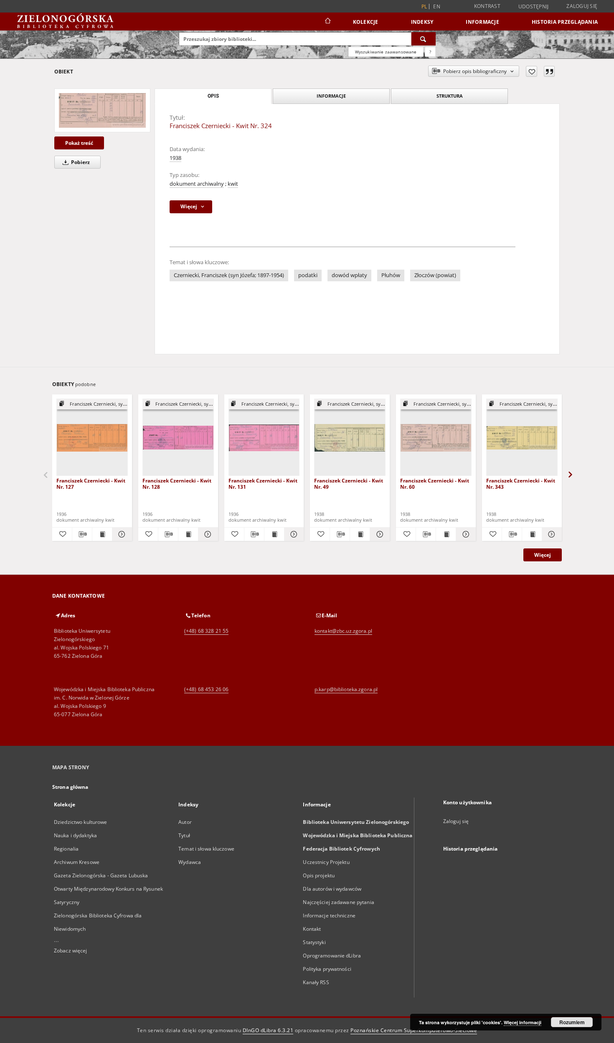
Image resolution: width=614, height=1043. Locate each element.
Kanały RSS (316, 982)
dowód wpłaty (349, 275)
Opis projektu (319, 875)
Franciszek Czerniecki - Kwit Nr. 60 (434, 483)
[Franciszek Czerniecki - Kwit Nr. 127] (92, 437)
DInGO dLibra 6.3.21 (268, 1030)
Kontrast (487, 6)
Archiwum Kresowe (76, 862)
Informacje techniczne (329, 915)
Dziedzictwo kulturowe (80, 822)
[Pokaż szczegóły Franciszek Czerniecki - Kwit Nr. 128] (207, 534)
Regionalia (66, 848)
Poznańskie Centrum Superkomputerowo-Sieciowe (413, 1030)
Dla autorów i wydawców (332, 888)
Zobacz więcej (70, 950)
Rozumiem (572, 1022)
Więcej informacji (522, 1022)
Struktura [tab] (449, 96)
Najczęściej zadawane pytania (338, 902)
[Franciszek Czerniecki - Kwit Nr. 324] (102, 110)
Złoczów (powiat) (435, 275)
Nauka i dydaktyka (75, 835)
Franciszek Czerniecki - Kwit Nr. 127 (90, 483)
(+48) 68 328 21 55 (206, 630)
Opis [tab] (213, 96)
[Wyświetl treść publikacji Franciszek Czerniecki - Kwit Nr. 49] (360, 534)
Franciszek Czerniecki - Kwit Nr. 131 (262, 483)
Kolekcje (365, 21)
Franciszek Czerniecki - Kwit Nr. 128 (176, 483)
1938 (175, 158)
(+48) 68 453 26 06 (206, 689)
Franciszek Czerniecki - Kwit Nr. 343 (520, 483)
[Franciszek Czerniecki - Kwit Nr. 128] (178, 437)
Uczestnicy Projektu (326, 862)
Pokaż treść (79, 142)
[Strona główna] (327, 22)
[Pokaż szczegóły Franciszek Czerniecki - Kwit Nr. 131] (293, 534)
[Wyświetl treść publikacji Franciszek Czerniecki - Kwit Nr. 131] (274, 534)
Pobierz (80, 162)
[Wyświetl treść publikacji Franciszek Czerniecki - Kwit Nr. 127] (102, 534)
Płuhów (390, 275)
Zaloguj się (581, 6)
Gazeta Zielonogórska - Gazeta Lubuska (101, 875)
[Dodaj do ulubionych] (531, 71)
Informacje (482, 21)
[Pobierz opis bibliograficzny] (82, 534)
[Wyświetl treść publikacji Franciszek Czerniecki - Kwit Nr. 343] (532, 534)
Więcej (542, 554)
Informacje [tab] (331, 96)
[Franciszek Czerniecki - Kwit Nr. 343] (522, 437)
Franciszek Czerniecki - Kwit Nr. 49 (348, 483)
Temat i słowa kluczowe (206, 848)
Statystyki (314, 942)
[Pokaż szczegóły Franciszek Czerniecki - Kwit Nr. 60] (464, 534)
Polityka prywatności (327, 968)
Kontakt (312, 928)
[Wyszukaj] (423, 38)
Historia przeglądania (565, 21)
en (436, 6)
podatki (307, 275)
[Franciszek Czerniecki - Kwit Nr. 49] (350, 437)
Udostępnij (533, 6)
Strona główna (70, 786)
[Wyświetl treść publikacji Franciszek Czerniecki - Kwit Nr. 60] (446, 534)
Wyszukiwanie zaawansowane (386, 52)
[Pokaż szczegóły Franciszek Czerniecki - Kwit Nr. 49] (378, 534)
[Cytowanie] (549, 71)
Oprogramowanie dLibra (332, 955)
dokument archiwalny (197, 183)
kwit (233, 183)
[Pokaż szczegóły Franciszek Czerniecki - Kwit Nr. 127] (121, 534)
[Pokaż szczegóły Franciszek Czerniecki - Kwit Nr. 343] (551, 534)
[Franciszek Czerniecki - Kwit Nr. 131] (264, 437)
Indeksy (422, 21)
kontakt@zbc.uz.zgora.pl (343, 630)
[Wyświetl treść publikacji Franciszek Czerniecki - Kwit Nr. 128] (188, 534)
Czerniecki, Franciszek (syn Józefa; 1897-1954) (229, 275)
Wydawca (189, 862)
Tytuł (184, 835)
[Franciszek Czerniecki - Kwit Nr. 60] (436, 437)
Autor (185, 822)
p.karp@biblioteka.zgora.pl (346, 689)
